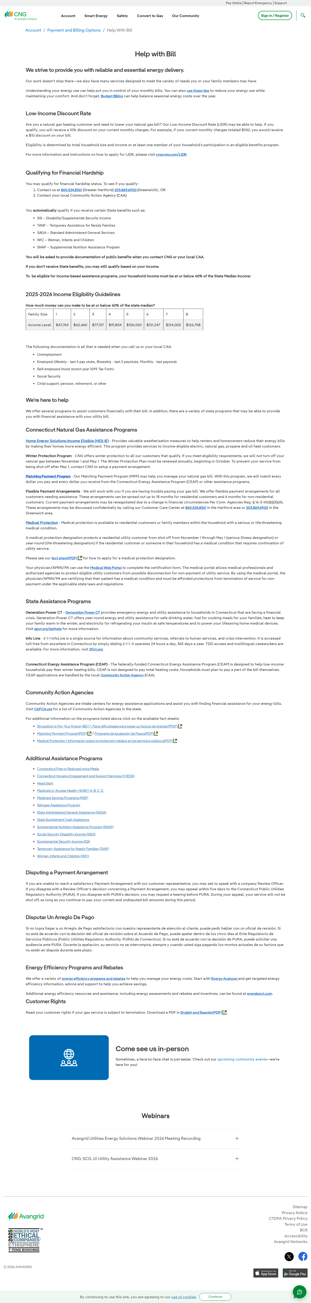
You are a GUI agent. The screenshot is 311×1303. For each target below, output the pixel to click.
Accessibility (296, 1235)
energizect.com (259, 993)
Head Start (45, 783)
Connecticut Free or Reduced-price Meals (68, 769)
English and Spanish (197, 1012)
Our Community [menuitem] (185, 15)
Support (281, 3)
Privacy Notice (295, 1212)
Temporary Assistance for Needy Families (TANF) (73, 849)
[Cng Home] (22, 15)
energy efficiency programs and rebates (93, 978)
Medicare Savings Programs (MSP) (62, 798)
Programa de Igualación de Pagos (120, 733)
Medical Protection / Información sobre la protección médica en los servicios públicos (100, 741)
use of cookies (183, 1297)
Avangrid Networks (291, 1241)
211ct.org (96, 649)
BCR (304, 1230)
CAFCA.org (43, 709)
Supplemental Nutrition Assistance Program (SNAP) (75, 827)
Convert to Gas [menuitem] (150, 15)
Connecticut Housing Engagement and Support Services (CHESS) (86, 776)
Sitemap (300, 1206)
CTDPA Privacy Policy (288, 1218)
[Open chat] (299, 1291)
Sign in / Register (275, 15)
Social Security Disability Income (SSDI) (66, 834)
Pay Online (234, 3)
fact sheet (59, 558)
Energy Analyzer (224, 978)
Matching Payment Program (48, 476)
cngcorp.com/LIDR (171, 154)
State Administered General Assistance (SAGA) (71, 812)
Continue (215, 1297)
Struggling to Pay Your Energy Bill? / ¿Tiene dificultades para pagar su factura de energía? (103, 726)
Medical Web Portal (106, 567)
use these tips (198, 90)
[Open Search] (302, 15)
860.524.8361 (71, 190)
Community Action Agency (122, 675)
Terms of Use (296, 1224)
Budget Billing (112, 96)
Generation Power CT (83, 612)
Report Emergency (258, 3)
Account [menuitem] (68, 15)
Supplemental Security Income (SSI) (63, 841)
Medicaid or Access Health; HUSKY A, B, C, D (70, 790)
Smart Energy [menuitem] (96, 15)
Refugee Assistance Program (58, 805)
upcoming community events (242, 1059)
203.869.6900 (126, 190)
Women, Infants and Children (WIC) (63, 856)
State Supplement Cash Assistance (63, 820)
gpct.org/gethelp (48, 628)
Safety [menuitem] (122, 15)
